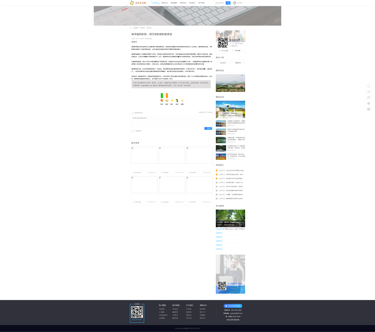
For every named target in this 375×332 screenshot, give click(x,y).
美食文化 (165, 3)
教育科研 (183, 3)
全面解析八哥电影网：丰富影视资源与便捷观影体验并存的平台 (236, 123)
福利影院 (134, 42)
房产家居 (201, 3)
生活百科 (155, 3)
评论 (208, 128)
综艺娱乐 (192, 3)
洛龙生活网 (140, 3)
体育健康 (174, 3)
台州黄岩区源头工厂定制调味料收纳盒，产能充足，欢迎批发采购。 (236, 148)
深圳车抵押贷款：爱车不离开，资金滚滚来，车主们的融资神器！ (236, 156)
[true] (228, 3)
